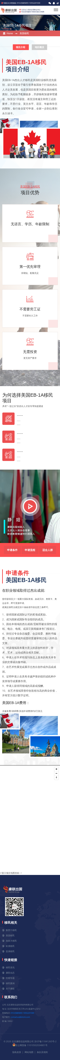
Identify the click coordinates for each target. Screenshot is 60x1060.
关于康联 (10, 988)
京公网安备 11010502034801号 (31, 1045)
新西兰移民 (11, 930)
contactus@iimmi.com (20, 1017)
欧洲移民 (10, 946)
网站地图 (29, 1052)
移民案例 (10, 983)
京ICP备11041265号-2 (45, 1041)
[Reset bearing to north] (56, 777)
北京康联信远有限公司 (23, 1041)
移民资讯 (10, 967)
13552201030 (34, 3)
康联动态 (10, 972)
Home (10, 33)
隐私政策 (16, 1052)
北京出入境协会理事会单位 (30, 10)
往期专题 (10, 977)
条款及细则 (42, 1052)
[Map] (30, 816)
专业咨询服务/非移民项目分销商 (32, 12)
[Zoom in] (56, 769)
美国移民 (24, 33)
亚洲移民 (10, 951)
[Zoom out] (56, 773)
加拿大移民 (11, 940)
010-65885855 (16, 1013)
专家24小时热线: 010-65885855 (16, 3)
